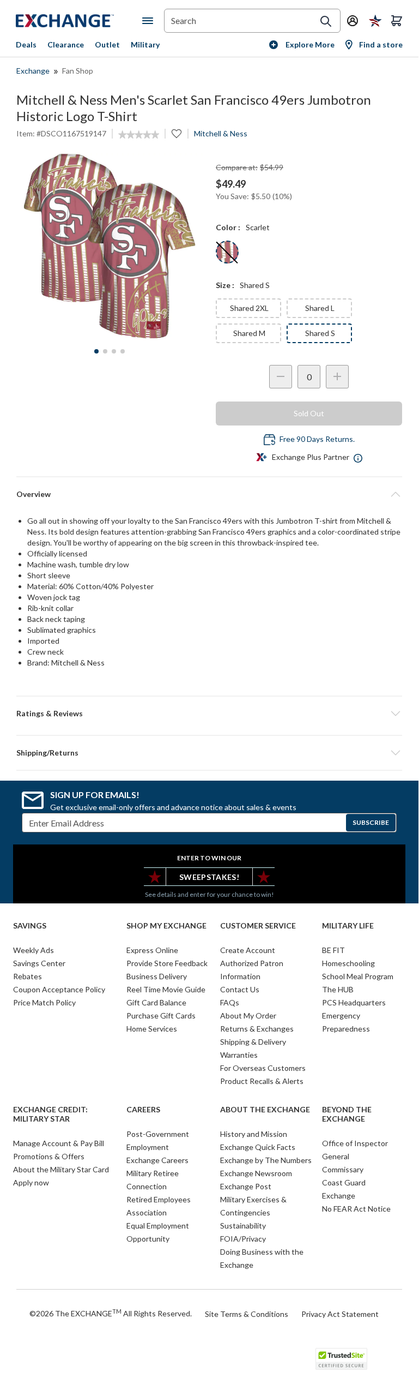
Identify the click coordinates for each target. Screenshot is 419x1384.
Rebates (27, 976)
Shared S (320, 333)
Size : (225, 285)
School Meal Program (357, 976)
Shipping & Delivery (253, 1041)
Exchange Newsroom (256, 1173)
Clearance (65, 44)
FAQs (229, 1002)
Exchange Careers (157, 1160)
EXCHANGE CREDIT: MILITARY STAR (50, 1114)
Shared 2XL (249, 308)
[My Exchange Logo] (79, 20)
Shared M (249, 333)
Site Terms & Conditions (246, 1314)
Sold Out (309, 413)
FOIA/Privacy (243, 1238)
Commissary (342, 1169)
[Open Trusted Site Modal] (341, 1359)
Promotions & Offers (48, 1156)
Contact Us (239, 989)
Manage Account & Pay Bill (58, 1143)
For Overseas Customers (263, 1068)
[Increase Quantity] (337, 376)
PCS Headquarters (354, 1002)
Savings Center (39, 963)
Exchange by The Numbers (266, 1160)
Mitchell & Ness (220, 133)
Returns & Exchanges (257, 1028)
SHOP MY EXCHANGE (166, 925)
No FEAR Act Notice (356, 1208)
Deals (26, 44)
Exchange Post (245, 1186)
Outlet (107, 44)
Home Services (151, 1028)
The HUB (338, 989)
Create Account (247, 950)
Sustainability (243, 1225)
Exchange (33, 70)
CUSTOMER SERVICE (258, 925)
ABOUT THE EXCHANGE (265, 1109)
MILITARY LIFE (348, 925)
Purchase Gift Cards (161, 1015)
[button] (209, 713)
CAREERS (143, 1109)
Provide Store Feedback (167, 963)
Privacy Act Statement (340, 1314)
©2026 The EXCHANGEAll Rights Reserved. (110, 1313)
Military (145, 44)
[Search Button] (325, 21)
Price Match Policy (44, 1002)
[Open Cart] (397, 20)
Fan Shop (77, 70)
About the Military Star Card (61, 1169)
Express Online (152, 950)
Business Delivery (156, 976)
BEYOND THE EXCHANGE (347, 1114)
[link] (138, 134)
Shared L (320, 308)
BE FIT (333, 950)
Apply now (31, 1182)
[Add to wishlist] (176, 133)
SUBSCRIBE (371, 822)
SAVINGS (29, 925)
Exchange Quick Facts (257, 1147)
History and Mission (253, 1134)
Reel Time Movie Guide (165, 989)
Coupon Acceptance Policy (59, 989)
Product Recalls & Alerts (261, 1081)
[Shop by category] (149, 20)
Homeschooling (348, 963)
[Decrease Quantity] (280, 376)
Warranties (239, 1054)
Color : (228, 227)
